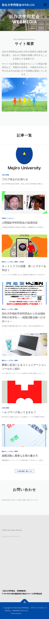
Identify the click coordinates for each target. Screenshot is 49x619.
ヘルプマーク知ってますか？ (19, 412)
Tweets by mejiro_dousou (12, 530)
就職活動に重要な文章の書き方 (20, 455)
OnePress (16, 610)
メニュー (45, 4)
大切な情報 (5, 175)
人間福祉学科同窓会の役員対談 (20, 222)
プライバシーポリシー (39, 608)
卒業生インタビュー (8, 218)
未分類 (22, 262)
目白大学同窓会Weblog (18, 4)
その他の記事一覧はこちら (24, 471)
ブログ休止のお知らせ (15, 179)
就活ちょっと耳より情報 (10, 262)
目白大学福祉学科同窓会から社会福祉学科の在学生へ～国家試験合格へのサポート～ (24, 317)
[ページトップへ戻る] (24, 602)
